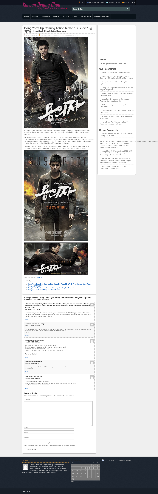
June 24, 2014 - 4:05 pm (32, 342)
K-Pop (64, 16)
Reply (26, 319)
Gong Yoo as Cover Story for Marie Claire (44, 290)
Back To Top (26, 491)
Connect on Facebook (96, 2)
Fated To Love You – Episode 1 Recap (116, 72)
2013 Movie (51, 35)
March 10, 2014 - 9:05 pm (33, 309)
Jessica (104, 134)
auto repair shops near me (33, 376)
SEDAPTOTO (107, 159)
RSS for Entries (129, 2)
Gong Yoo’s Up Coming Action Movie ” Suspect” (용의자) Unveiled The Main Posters (116, 77)
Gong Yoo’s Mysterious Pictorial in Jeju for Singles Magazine (52, 288)
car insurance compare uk (33, 361)
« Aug (73, 481)
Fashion (35, 16)
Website (26, 438)
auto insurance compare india (34, 340)
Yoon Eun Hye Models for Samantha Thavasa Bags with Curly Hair (114, 100)
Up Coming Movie (73, 35)
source (39, 277)
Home (83, 2)
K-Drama (44, 16)
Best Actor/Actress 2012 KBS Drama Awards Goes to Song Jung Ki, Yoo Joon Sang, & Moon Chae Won (114, 145)
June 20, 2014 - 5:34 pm (32, 326)
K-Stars (73, 16)
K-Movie (55, 16)
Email (26, 432)
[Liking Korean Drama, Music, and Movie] (45, 5)
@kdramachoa (111, 64)
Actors (56, 35)
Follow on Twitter (114, 2)
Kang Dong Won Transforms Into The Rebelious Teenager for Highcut (114, 123)
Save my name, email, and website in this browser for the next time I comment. (50, 445)
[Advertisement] (116, 40)
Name (26, 427)
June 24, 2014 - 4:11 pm (32, 363)
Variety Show (86, 16)
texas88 (105, 151)
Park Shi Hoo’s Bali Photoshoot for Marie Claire (113, 167)
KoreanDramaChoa (101, 16)
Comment (27, 399)
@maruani (106, 166)
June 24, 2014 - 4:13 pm (32, 378)
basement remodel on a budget (35, 324)
